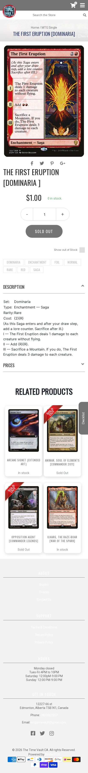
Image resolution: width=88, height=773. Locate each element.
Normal (72, 262)
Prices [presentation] (9, 365)
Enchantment (37, 262)
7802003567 (49, 715)
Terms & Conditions (44, 627)
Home (35, 27)
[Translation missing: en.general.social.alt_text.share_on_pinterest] (52, 163)
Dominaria (13, 262)
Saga (36, 269)
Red (23, 269)
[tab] (44, 288)
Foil (57, 262)
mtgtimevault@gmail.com (48, 722)
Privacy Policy (44, 642)
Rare (10, 269)
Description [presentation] (13, 287)
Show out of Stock (65, 250)
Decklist (83, 418)
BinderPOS (52, 754)
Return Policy (44, 635)
